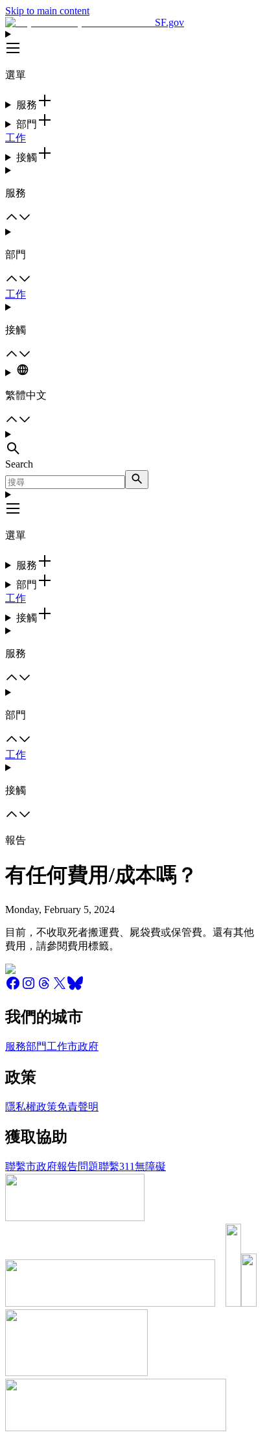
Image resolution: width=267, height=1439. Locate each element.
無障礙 (150, 1166)
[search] (136, 479)
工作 (15, 137)
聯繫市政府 (31, 1166)
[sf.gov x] (59, 987)
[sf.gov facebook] (13, 987)
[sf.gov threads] (44, 987)
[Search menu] (133, 443)
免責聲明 (78, 1106)
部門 (36, 1046)
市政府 (83, 1046)
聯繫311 (117, 1166)
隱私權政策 (31, 1106)
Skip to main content (47, 10)
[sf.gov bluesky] (75, 987)
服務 (15, 1046)
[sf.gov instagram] (28, 987)
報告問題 (78, 1166)
